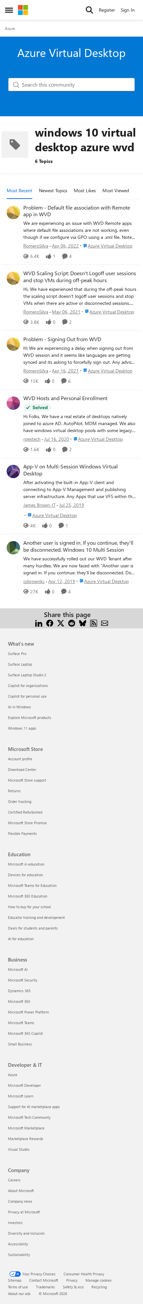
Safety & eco (73, 1286)
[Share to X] (60, 622)
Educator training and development (36, 917)
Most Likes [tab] (85, 190)
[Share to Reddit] (71, 622)
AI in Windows (19, 706)
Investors (15, 1222)
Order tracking (19, 801)
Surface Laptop (20, 664)
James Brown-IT (39, 505)
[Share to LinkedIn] (38, 622)
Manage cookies (98, 1280)
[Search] (89, 10)
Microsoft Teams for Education (32, 885)
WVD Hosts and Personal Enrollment (65, 398)
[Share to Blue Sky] (82, 622)
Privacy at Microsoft (24, 1211)
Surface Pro (17, 653)
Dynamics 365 (19, 990)
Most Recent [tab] (19, 190)
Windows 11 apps (22, 728)
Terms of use (18, 1286)
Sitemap (14, 1280)
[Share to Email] (104, 622)
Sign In (128, 10)
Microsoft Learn (20, 1095)
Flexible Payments (22, 833)
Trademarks (45, 1286)
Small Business (20, 1043)
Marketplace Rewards (25, 1138)
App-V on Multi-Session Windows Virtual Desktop (70, 470)
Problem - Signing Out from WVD (62, 339)
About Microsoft (21, 1190)
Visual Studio (18, 1149)
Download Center (22, 769)
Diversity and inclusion (26, 1233)
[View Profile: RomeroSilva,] (13, 212)
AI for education (21, 938)
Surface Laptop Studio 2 (27, 674)
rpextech (32, 439)
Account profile (20, 758)
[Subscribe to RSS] (93, 622)
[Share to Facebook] (49, 622)
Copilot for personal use (27, 696)
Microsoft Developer (24, 1085)
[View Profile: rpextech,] (13, 403)
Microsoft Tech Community (29, 1117)
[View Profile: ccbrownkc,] (13, 547)
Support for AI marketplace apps (34, 1106)
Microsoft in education (26, 864)
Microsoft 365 (19, 1001)
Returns (14, 790)
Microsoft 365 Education (27, 896)
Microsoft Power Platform (28, 1011)
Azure (10, 28)
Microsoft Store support (27, 780)
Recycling (99, 1286)
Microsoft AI (18, 969)
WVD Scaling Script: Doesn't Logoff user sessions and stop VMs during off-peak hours (79, 277)
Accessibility (18, 1243)
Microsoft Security (22, 980)
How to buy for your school (29, 906)
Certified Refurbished (25, 812)
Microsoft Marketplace (26, 1127)
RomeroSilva (35, 246)
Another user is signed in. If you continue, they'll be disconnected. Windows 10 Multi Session (78, 546)
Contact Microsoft (43, 1280)
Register (107, 10)
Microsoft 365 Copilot (25, 1033)
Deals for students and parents (33, 928)
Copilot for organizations (28, 685)
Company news (20, 1201)
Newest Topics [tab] (53, 190)
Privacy (71, 1280)
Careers (14, 1179)
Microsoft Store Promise (27, 822)
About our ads (19, 1293)
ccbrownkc (34, 581)
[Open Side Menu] (9, 10)
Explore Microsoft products (29, 717)
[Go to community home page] (23, 10)
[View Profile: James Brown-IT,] (13, 471)
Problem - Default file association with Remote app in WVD (76, 211)
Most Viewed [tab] (115, 190)
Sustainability (19, 1254)
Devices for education (25, 874)
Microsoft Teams (21, 1022)
